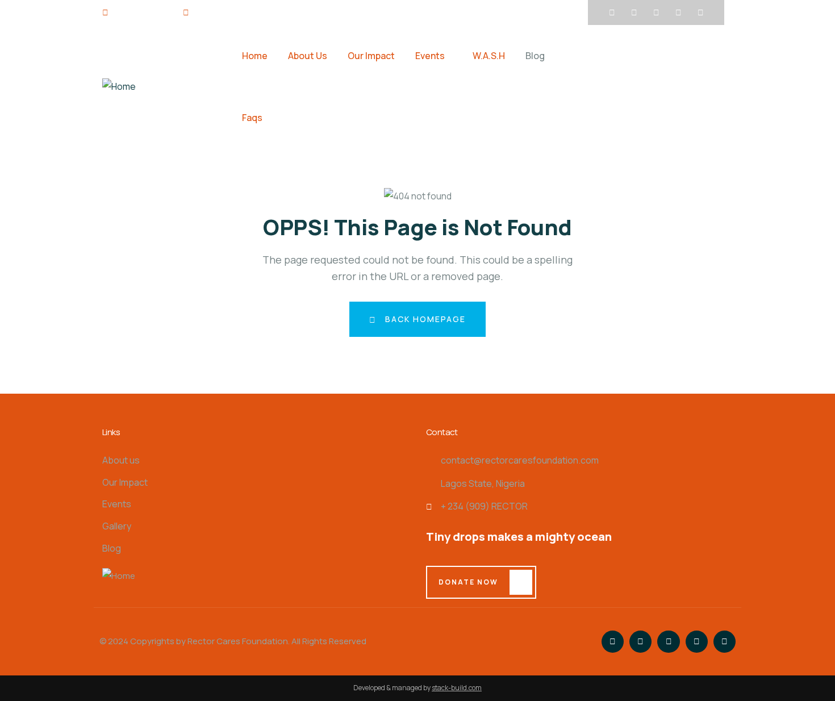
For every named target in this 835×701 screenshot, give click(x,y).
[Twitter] (634, 12)
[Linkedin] (700, 12)
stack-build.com (457, 687)
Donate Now (468, 582)
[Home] (119, 86)
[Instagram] (656, 12)
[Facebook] (612, 12)
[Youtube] (678, 12)
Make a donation (647, 86)
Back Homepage (424, 319)
